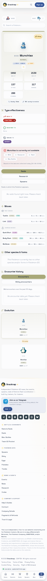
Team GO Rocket (8, 441)
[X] (20, 417)
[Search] (31, 5)
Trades (4, 469)
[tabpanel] (23, 193)
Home (5, 577)
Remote (12, 577)
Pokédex (5, 465)
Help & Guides (7, 503)
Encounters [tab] (23, 277)
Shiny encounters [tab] (23, 282)
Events (4, 479)
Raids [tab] (23, 171)
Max (34, 577)
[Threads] (31, 417)
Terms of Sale (18, 562)
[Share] (23, 67)
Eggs (3, 460)
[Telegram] (3, 417)
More (41, 577)
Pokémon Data (9, 448)
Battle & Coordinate (12, 425)
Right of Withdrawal (28, 565)
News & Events (10, 475)
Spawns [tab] (23, 181)
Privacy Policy (30, 562)
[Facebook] (9, 417)
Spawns (27, 577)
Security (16, 565)
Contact (5, 507)
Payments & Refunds (10, 515)
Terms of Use (6, 562)
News (4, 484)
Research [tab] (23, 176)
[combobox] (23, 25)
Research (5, 488)
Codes (4, 492)
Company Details (8, 511)
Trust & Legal (7, 520)
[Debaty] (26, 417)
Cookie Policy (6, 565)
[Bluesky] (37, 417)
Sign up (40, 5)
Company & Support (12, 498)
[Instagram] (15, 417)
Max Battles (6, 437)
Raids (20, 577)
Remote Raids (7, 429)
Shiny (39, 36)
